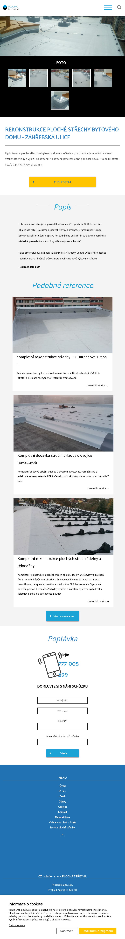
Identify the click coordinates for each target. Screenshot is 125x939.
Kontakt (62, 811)
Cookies (62, 806)
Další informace (17, 925)
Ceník (62, 796)
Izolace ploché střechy (62, 827)
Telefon (62, 720)
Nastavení (67, 931)
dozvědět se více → (98, 385)
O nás (62, 791)
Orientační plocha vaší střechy (62, 736)
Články (62, 801)
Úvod (62, 785)
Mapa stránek (62, 817)
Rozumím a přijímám (98, 931)
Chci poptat (62, 182)
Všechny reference (64, 616)
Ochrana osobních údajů (62, 822)
